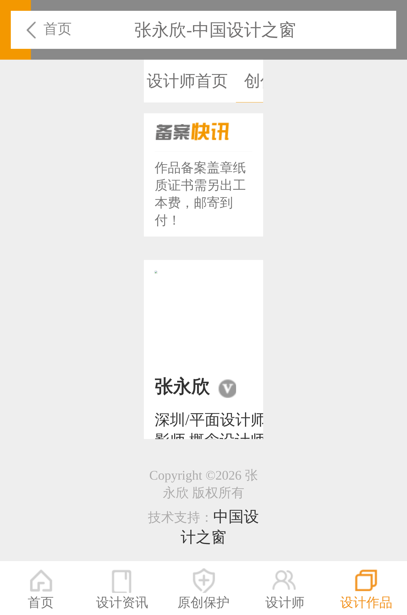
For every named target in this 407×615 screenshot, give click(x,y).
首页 (57, 29)
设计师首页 (187, 81)
